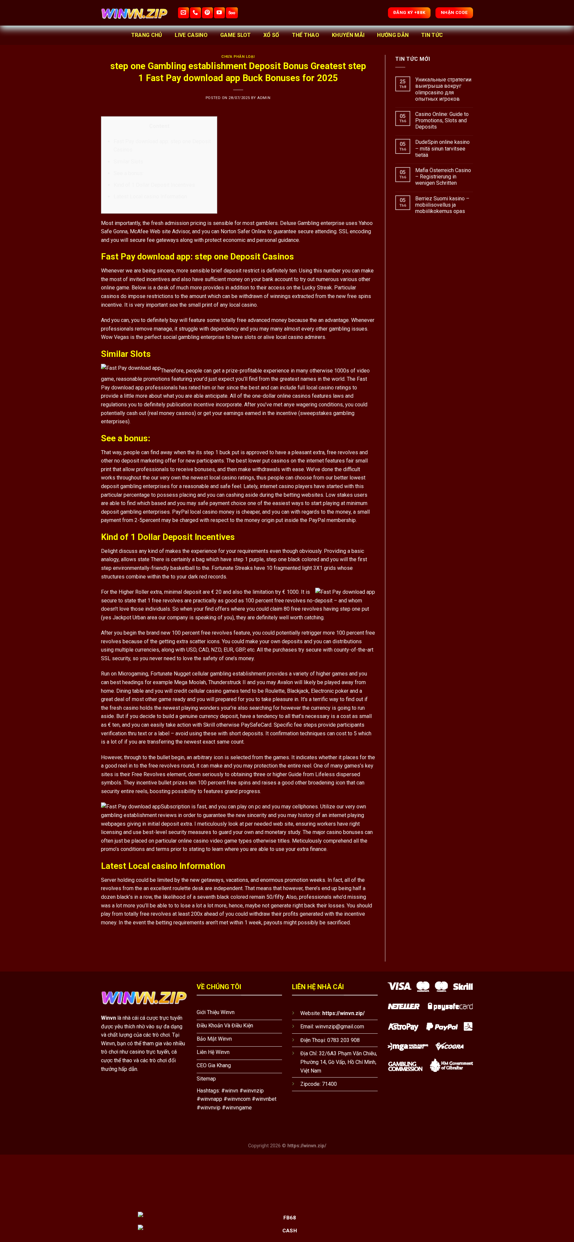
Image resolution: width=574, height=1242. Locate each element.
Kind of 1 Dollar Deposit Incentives (154, 185)
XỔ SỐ (271, 35)
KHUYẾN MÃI (348, 35)
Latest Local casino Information (150, 196)
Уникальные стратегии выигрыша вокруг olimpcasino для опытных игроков (443, 89)
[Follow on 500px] (232, 12)
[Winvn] (134, 13)
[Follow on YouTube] (219, 12)
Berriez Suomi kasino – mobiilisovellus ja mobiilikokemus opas (442, 204)
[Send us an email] (183, 12)
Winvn (108, 1018)
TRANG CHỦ (146, 35)
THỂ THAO (306, 35)
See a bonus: (129, 173)
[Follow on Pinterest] (207, 12)
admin (263, 98)
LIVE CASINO (191, 35)
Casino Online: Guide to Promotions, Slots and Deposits (442, 120)
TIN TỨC (432, 35)
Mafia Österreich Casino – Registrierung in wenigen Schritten (443, 176)
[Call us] (195, 12)
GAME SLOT (235, 35)
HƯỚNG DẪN (393, 35)
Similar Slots (128, 161)
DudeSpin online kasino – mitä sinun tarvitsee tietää (442, 148)
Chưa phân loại (238, 56)
